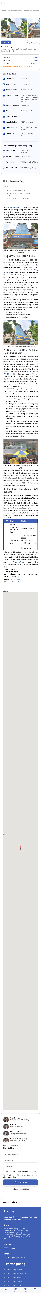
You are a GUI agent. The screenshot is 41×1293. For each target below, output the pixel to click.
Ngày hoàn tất (11, 84)
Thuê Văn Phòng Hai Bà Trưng (15, 1274)
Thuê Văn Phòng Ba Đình (13, 1277)
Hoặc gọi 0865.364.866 (20, 1189)
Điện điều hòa (11, 150)
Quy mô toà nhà (12, 95)
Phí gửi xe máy (11, 168)
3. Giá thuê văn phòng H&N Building (19, 199)
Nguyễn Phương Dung (18, 1139)
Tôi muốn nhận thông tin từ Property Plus (21, 1171)
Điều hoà (9, 111)
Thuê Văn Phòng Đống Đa (13, 1281)
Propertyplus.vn (18, 562)
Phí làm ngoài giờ (12, 156)
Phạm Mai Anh (15, 1132)
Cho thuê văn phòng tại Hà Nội (20, 10)
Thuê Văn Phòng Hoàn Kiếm (14, 1270)
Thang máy (10, 133)
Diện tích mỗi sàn (12, 105)
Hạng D (6, 42)
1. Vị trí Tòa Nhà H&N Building (16, 190)
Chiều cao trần (11, 116)
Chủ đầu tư (10, 79)
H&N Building (14, 207)
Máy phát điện (11, 122)
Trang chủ (4, 10)
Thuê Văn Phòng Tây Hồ (13, 1285)
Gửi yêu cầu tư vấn (20, 1182)
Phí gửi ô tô (10, 162)
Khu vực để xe (11, 128)
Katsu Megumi (15, 1125)
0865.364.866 (15, 579)
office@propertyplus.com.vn (17, 582)
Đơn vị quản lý (11, 90)
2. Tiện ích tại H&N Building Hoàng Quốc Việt (20, 194)
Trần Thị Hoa (15, 1118)
